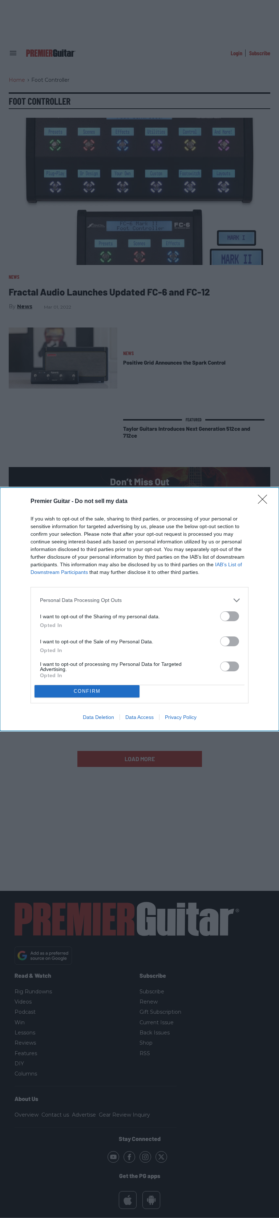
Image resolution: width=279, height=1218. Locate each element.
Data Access (139, 717)
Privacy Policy (181, 717)
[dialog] (139, 609)
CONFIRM (87, 691)
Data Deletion (98, 717)
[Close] (265, 501)
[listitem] (139, 600)
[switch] (229, 616)
